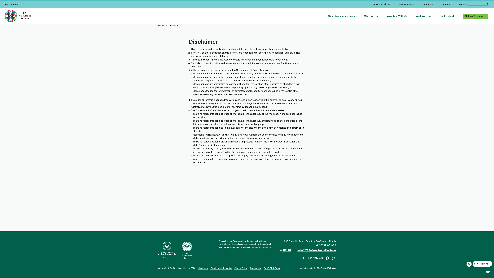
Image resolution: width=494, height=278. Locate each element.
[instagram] (333, 258)
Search (462, 4)
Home (161, 25)
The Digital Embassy (326, 268)
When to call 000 (11, 4)
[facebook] (326, 258)
